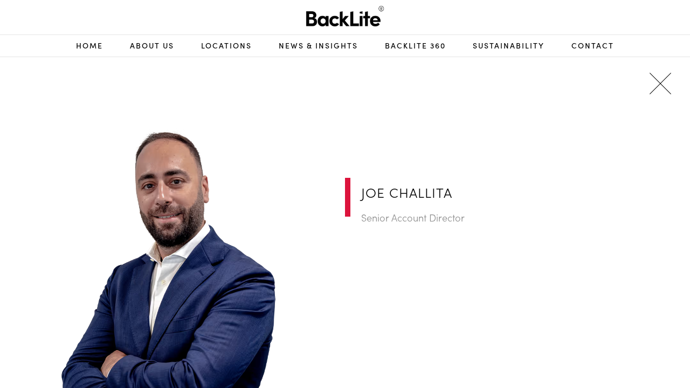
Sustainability (508, 45)
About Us (152, 45)
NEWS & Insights (318, 45)
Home (89, 45)
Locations (226, 45)
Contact (592, 45)
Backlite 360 (415, 45)
